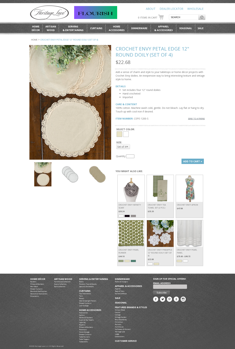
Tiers (81, 296)
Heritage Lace (120, 332)
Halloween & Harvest (123, 329)
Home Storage (84, 332)
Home (34, 39)
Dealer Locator (171, 9)
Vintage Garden (120, 317)
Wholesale (195, 9)
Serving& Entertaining (73, 28)
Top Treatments (85, 293)
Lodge (117, 334)
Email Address (162, 283)
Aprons (81, 315)
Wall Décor (34, 286)
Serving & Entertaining (93, 279)
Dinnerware (139, 28)
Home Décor (37, 279)
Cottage (118, 315)
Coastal (117, 312)
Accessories (83, 313)
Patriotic (118, 324)
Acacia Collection (60, 284)
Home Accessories (90, 310)
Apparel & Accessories (128, 286)
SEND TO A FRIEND (196, 118)
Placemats (83, 329)
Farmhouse (119, 327)
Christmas (119, 322)
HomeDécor (36, 28)
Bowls (81, 282)
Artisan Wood (63, 279)
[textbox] (184, 17)
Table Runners (84, 337)
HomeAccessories (117, 28)
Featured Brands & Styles (131, 307)
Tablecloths (83, 342)
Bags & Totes (119, 291)
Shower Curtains (36, 289)
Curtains (96, 28)
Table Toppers (84, 339)
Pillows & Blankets (37, 284)
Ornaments (34, 296)
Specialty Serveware (86, 286)
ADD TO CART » (192, 161)
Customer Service (126, 341)
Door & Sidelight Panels (87, 301)
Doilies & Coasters (86, 317)
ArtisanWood (50, 28)
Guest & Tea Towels (86, 320)
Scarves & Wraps (121, 293)
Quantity (120, 156)
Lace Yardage (84, 306)
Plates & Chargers (121, 282)
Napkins (82, 325)
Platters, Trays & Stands (88, 284)
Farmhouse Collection (62, 282)
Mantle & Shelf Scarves (38, 291)
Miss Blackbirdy (121, 319)
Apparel (118, 289)
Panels (81, 298)
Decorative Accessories (38, 294)
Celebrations (119, 336)
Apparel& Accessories (163, 28)
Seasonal (185, 28)
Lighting (82, 322)
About (151, 9)
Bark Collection (59, 286)
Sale (201, 28)
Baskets (33, 282)
